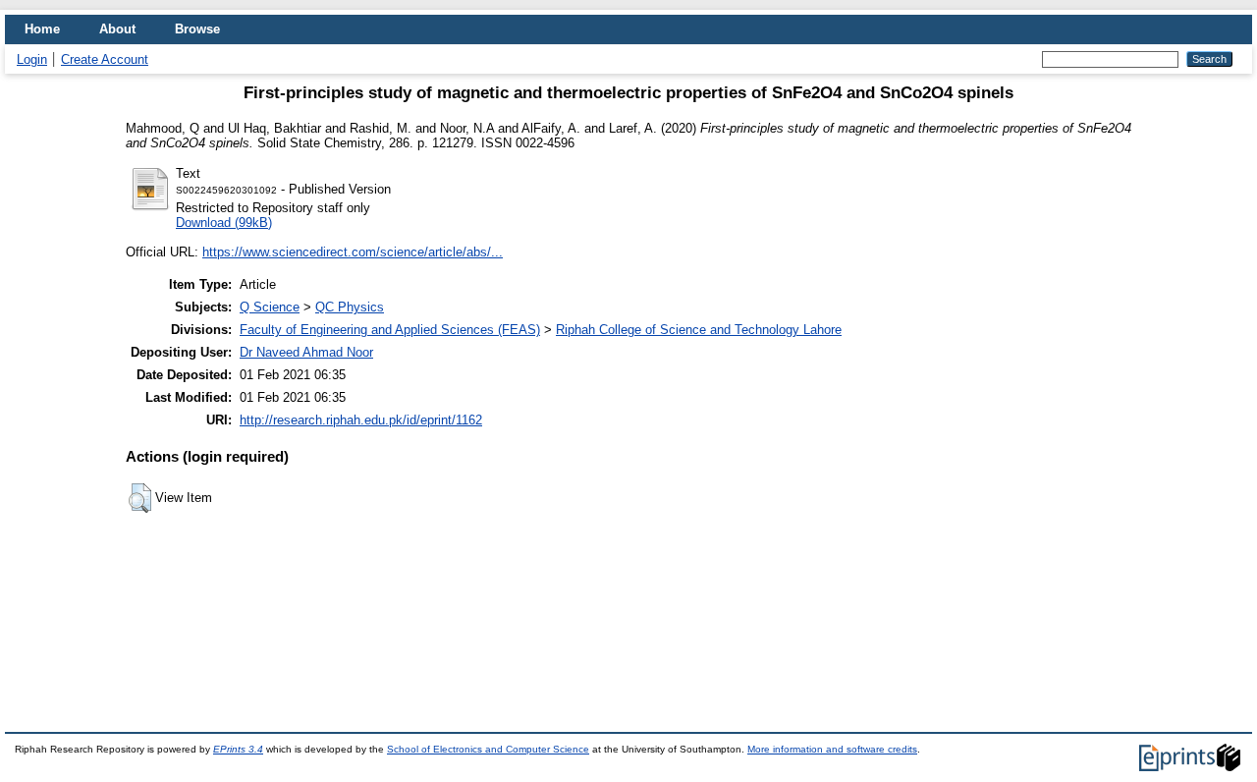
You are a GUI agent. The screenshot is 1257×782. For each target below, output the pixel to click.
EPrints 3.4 (238, 749)
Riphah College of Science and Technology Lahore (699, 329)
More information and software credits (832, 749)
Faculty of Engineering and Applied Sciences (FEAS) (390, 329)
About (117, 29)
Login (32, 59)
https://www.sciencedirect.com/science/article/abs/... (352, 252)
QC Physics (349, 307)
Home (42, 29)
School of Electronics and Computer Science (488, 749)
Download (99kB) (224, 222)
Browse (197, 29)
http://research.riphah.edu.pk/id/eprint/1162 (361, 420)
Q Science (270, 307)
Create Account (104, 59)
